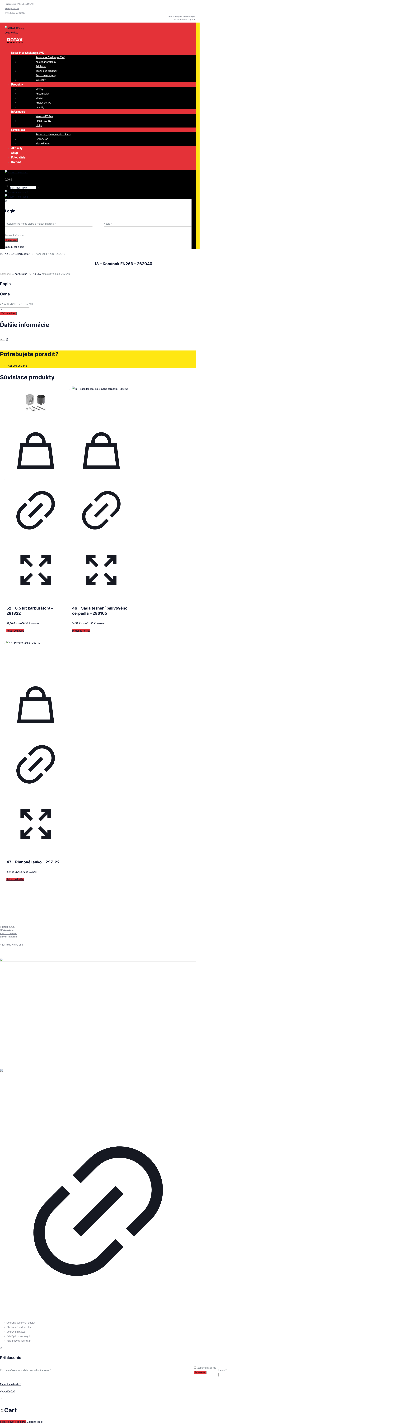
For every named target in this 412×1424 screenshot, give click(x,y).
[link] (98, 1189)
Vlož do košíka (8, 313)
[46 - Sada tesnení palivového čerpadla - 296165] (101, 403)
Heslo (222, 1370)
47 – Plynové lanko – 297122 (33, 862)
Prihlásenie (200, 1372)
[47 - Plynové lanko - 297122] (35, 657)
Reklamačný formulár (18, 1340)
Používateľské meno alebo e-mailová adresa (25, 1370)
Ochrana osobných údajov (20, 1322)
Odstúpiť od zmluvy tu (18, 1336)
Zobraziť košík (34, 1421)
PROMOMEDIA (21, 1315)
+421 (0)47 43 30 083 (11, 944)
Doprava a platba (15, 1331)
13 (7, 339)
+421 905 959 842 (16, 365)
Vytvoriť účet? (7, 1391)
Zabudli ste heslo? (10, 1384)
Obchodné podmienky (18, 1327)
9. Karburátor (22, 253)
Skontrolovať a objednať (13, 1421)
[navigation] (206, 1410)
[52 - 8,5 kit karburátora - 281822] (35, 403)
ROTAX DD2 (7, 253)
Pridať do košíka (15, 630)
